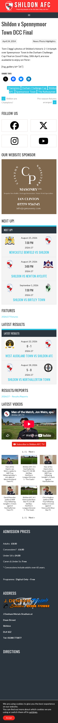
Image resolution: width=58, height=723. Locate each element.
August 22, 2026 (29, 341)
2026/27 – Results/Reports (15, 396)
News (36, 41)
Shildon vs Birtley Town (29, 299)
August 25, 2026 (29, 238)
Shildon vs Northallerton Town (29, 379)
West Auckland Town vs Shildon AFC (29, 356)
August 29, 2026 (29, 261)
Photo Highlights (47, 41)
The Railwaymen (47, 91)
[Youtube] (44, 141)
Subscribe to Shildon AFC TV (31, 444)
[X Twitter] (44, 125)
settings (33, 712)
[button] (32, 451)
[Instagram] (15, 141)
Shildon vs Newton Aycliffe (29, 276)
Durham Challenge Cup (34, 87)
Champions (14, 87)
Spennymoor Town (26, 91)
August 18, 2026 (29, 365)
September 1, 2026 (29, 285)
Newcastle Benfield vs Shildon (29, 252)
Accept (9, 718)
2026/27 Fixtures (10, 316)
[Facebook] (15, 125)
